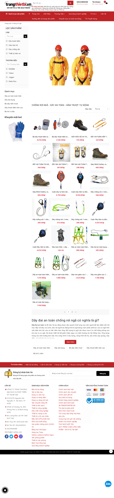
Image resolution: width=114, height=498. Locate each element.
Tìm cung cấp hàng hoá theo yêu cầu (69, 415)
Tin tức (93, 14)
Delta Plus (12, 81)
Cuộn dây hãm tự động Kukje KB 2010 (85, 192)
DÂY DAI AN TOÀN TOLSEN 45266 (65, 164)
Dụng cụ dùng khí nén (40, 400)
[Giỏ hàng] (106, 3)
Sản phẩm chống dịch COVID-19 (43, 425)
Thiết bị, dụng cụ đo (39, 413)
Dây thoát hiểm (14, 41)
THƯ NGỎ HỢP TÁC (66, 424)
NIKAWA (11, 69)
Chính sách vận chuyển (67, 392)
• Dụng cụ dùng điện (76, 365)
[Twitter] (11, 436)
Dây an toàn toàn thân (13, 96)
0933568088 (82, 2)
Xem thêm (70, 342)
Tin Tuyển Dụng (91, 19)
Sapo (92, 452)
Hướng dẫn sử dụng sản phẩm (43, 19)
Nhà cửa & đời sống (39, 421)
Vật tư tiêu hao (37, 392)
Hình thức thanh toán (66, 411)
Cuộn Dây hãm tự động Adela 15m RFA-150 (49, 247)
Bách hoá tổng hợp (39, 443)
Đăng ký (103, 373)
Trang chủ (36, 14)
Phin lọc (62, 10)
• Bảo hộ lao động (31, 365)
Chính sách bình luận (66, 403)
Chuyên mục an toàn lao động (70, 19)
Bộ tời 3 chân (10, 111)
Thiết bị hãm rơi (14, 53)
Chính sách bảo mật (66, 389)
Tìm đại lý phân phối (66, 408)
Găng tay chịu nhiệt (38, 10)
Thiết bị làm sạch (38, 405)
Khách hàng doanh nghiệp (68, 400)
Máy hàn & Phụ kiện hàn (41, 419)
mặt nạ (56, 10)
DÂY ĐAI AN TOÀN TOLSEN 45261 (84, 164)
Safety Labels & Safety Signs (43, 435)
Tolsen (11, 73)
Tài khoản (96, 2)
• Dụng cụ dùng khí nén (95, 365)
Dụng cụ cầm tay (38, 395)
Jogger (11, 77)
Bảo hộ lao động (38, 389)
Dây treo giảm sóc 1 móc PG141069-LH (86, 274)
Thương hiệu (59, 14)
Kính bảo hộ (65, 6)
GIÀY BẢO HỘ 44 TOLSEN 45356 (84, 137)
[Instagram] (21, 436)
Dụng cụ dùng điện (39, 397)
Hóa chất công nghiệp (40, 411)
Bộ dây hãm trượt (11, 104)
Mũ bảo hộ (47, 6)
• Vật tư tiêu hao (46, 365)
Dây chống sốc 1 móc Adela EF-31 (45, 219)
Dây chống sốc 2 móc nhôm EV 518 (65, 219)
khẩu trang (49, 10)
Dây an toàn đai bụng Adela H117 (45, 302)
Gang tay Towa (37, 432)
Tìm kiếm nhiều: (17, 364)
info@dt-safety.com (14, 432)
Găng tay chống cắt (49, 8)
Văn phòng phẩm (38, 438)
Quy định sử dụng (65, 397)
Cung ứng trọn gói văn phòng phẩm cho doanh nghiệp (70, 420)
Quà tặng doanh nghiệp (78, 14)
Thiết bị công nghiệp (39, 408)
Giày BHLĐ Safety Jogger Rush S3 (45, 192)
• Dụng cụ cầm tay (60, 365)
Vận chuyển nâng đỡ (39, 403)
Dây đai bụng (10, 100)
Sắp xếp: (88, 109)
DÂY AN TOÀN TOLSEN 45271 (44, 164)
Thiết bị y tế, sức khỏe (40, 416)
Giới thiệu (46, 14)
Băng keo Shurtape (39, 429)
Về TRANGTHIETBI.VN (67, 405)
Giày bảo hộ (13, 45)
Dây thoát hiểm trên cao (14, 107)
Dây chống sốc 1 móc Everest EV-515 (85, 219)
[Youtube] (16, 436)
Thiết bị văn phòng (39, 440)
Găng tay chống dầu (63, 8)
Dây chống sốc (14, 49)
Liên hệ (103, 14)
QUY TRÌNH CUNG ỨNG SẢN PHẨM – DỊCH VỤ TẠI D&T (70, 428)
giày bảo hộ (56, 6)
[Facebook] (7, 436)
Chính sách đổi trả (65, 395)
